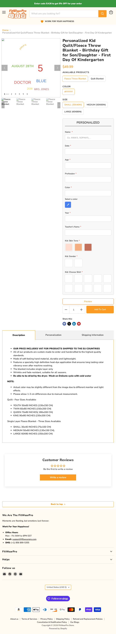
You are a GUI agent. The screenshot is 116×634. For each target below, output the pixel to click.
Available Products (76, 72)
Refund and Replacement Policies (88, 619)
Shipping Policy (63, 619)
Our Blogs (74, 622)
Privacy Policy (46, 619)
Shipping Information (93, 334)
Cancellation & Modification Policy (52, 622)
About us (14, 619)
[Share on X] (69, 324)
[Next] (57, 68)
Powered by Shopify (58, 628)
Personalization (53, 334)
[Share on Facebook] (64, 324)
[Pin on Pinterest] (79, 324)
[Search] (102, 13)
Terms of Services (29, 619)
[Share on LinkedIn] (74, 324)
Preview (88, 301)
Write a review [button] (58, 477)
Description (19, 335)
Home (5, 30)
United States (57, 587)
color (67, 86)
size (65, 99)
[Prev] (5, 68)
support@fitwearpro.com (24, 539)
